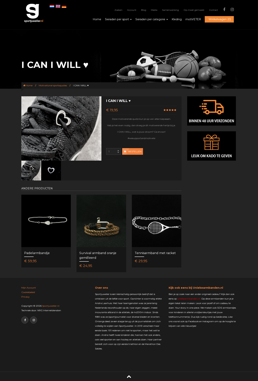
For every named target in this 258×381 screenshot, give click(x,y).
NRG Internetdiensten (49, 310)
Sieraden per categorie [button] (150, 19)
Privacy (25, 296)
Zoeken (118, 10)
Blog (143, 10)
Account (131, 10)
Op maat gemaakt (194, 10)
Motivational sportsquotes (53, 85)
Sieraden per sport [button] (117, 19)
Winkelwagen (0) (220, 19)
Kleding (177, 19)
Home (97, 19)
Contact (213, 10)
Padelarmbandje (37, 253)
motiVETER (193, 19)
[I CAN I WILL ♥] (31, 170)
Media (154, 10)
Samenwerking (170, 10)
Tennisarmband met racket (155, 253)
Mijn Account (28, 287)
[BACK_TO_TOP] (129, 376)
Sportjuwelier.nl (50, 305)
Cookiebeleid (28, 292)
